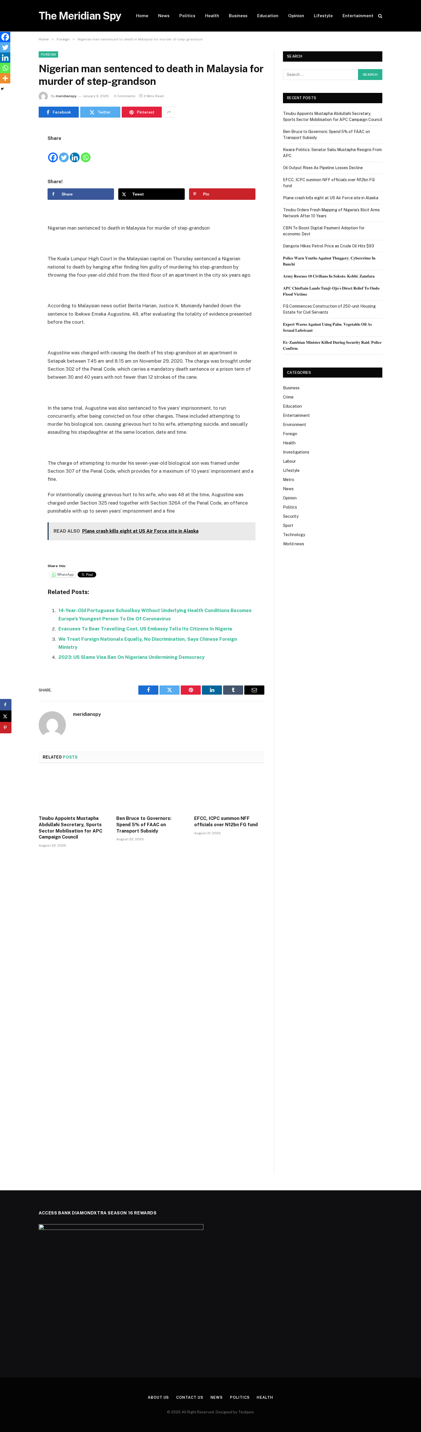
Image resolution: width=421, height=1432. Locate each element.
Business (238, 15)
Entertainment (358, 15)
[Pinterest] (18, 190)
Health (212, 15)
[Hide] (2, 89)
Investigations (296, 452)
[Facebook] (18, 146)
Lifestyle (323, 15)
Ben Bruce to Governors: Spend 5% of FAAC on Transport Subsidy (143, 825)
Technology (294, 534)
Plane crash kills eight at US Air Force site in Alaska (330, 198)
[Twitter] (18, 160)
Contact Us (189, 1397)
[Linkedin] (75, 152)
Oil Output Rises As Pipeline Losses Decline (323, 167)
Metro (288, 479)
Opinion (296, 15)
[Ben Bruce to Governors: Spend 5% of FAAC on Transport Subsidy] (151, 791)
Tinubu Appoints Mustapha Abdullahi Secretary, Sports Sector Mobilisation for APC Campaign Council (70, 828)
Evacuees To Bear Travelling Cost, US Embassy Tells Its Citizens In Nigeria (145, 629)
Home (142, 15)
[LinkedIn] (18, 175)
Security (290, 516)
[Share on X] (5, 716)
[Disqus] (151, 939)
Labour (289, 461)
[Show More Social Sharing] (169, 112)
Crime (288, 397)
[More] (5, 78)
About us (158, 1397)
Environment (294, 424)
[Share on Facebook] (5, 704)
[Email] (18, 204)
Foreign (48, 54)
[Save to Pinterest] (5, 727)
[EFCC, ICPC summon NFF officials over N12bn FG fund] (229, 791)
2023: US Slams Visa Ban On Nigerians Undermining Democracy (131, 657)
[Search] (379, 15)
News (164, 15)
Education (267, 15)
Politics (187, 15)
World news (293, 544)
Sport (288, 525)
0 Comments (124, 96)
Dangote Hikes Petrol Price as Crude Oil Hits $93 (328, 246)
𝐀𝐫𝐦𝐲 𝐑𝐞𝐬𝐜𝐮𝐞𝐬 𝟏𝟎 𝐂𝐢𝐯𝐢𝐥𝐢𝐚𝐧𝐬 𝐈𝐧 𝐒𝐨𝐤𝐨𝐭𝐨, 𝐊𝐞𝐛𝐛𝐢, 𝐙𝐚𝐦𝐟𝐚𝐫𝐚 (329, 276)
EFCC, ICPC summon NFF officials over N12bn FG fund (226, 821)
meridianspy (66, 96)
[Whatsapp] (86, 152)
